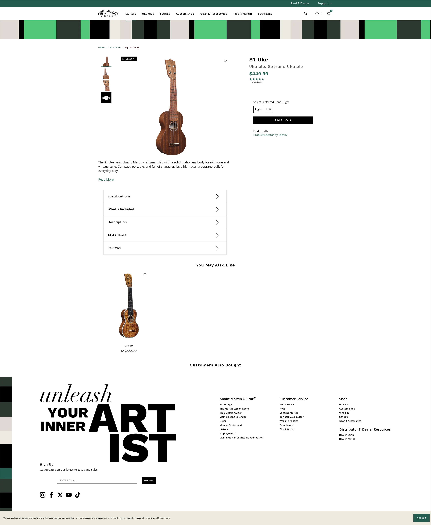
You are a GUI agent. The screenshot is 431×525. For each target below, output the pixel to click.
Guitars (343, 404)
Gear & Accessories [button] (213, 13)
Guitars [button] (131, 13)
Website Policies (288, 420)
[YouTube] (69, 495)
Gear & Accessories (350, 420)
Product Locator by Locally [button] (270, 135)
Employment (227, 433)
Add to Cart (283, 120)
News (223, 420)
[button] (318, 14)
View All (130, 58)
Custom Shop (347, 408)
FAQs (282, 408)
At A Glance (117, 235)
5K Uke (128, 346)
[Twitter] (60, 495)
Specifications (119, 196)
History (224, 429)
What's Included (121, 209)
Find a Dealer (300, 3)
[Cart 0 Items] (328, 14)
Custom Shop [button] (185, 13)
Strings (343, 416)
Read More (106, 179)
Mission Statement (231, 425)
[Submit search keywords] (305, 13)
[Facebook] (51, 495)
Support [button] (323, 3)
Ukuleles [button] (148, 13)
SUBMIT (149, 480)
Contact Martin (288, 412)
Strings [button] (165, 13)
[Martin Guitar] (108, 13)
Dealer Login (346, 434)
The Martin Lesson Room (234, 408)
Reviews (114, 248)
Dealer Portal (347, 439)
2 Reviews (257, 82)
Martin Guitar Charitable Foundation (241, 437)
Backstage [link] (265, 13)
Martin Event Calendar (233, 416)
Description (117, 222)
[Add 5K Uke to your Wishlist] (144, 274)
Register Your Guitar (291, 416)
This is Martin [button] (242, 13)
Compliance (286, 425)
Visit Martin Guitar (231, 412)
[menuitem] (131, 13)
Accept (421, 517)
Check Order (286, 429)
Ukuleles (344, 412)
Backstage (226, 404)
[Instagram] (42, 495)
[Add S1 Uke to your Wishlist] (225, 60)
